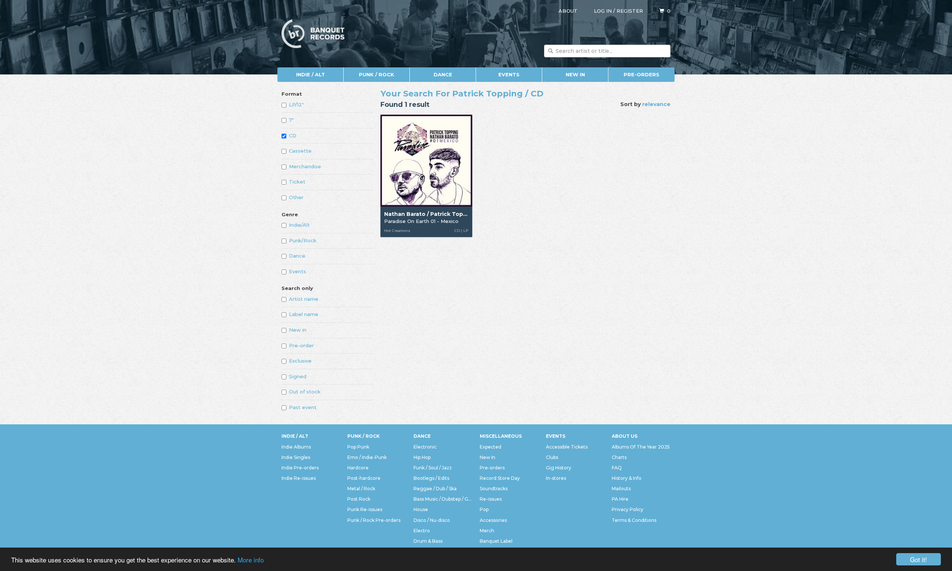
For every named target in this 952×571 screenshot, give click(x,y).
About (568, 11)
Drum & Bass (428, 541)
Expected (490, 447)
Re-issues (491, 499)
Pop (484, 509)
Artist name (303, 299)
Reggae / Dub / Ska (435, 488)
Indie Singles (296, 457)
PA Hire (620, 499)
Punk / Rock (376, 74)
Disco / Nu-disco (432, 520)
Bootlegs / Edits (431, 478)
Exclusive (300, 361)
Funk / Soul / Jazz (433, 467)
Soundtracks (494, 488)
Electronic (425, 447)
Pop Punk (358, 447)
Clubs (552, 457)
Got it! (918, 559)
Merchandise (305, 166)
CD (292, 135)
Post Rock (358, 499)
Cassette (300, 151)
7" (291, 120)
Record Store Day (500, 478)
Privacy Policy (627, 509)
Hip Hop (422, 457)
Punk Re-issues (364, 509)
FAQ (617, 467)
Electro (422, 530)
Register (630, 11)
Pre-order (301, 345)
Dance (443, 74)
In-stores (556, 478)
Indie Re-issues (299, 478)
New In (575, 74)
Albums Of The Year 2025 (641, 447)
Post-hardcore (363, 478)
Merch (487, 530)
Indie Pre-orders (300, 467)
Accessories (493, 520)
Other (296, 197)
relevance (656, 104)
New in (297, 330)
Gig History (558, 467)
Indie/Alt (299, 225)
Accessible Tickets (567, 447)
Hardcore (358, 467)
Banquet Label (496, 541)
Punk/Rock (302, 240)
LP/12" (296, 105)
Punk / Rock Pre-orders (374, 520)
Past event (302, 407)
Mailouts (621, 488)
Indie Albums (296, 447)
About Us (624, 436)
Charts (619, 457)
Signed (297, 376)
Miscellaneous (501, 436)
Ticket (297, 182)
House (421, 509)
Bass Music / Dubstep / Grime (443, 499)
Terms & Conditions (634, 520)
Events (509, 74)
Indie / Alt (310, 74)
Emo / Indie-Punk (367, 457)
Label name (303, 314)
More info (251, 559)
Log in (603, 11)
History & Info (626, 478)
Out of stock (305, 392)
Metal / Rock (361, 488)
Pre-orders (641, 74)
